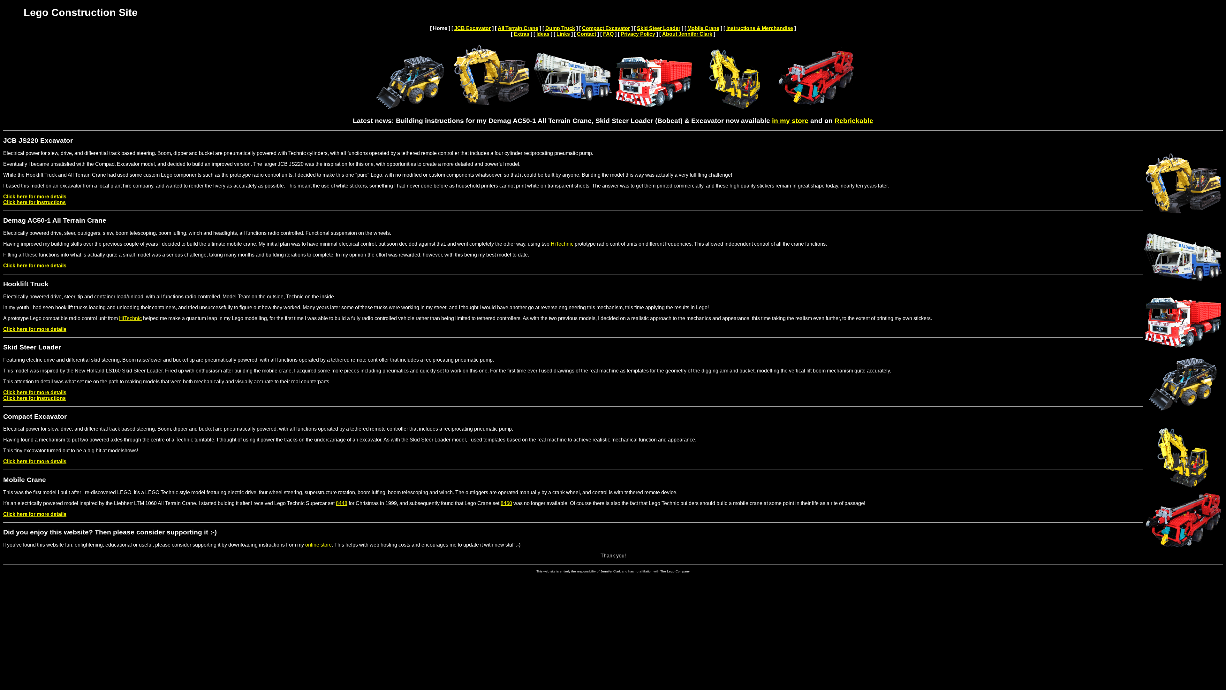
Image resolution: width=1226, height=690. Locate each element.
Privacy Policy (638, 34)
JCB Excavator (472, 28)
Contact (586, 34)
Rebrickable (854, 121)
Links (563, 34)
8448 (341, 503)
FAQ (608, 34)
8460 (506, 503)
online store (318, 545)
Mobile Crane (703, 28)
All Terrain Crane (518, 28)
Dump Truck (560, 28)
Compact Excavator (606, 28)
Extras (521, 34)
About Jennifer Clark (687, 34)
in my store (790, 121)
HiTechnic (562, 244)
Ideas (542, 34)
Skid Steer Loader (658, 28)
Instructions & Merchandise (759, 28)
